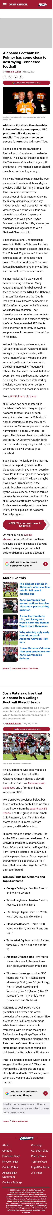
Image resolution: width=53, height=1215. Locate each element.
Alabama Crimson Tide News (25, 668)
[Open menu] (4, 4)
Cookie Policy (10, 1167)
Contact (7, 1150)
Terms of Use (39, 1161)
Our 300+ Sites (39, 1150)
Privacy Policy (10, 1161)
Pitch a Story (38, 1156)
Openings (36, 1145)
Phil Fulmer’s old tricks (23, 396)
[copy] (21, 77)
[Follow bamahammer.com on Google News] (45, 564)
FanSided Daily (11, 1156)
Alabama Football (20, 1121)
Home (6, 668)
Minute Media (19, 1190)
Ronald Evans (13, 71)
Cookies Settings (12, 1182)
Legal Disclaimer (41, 1167)
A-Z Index (36, 1172)
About (5, 1145)
